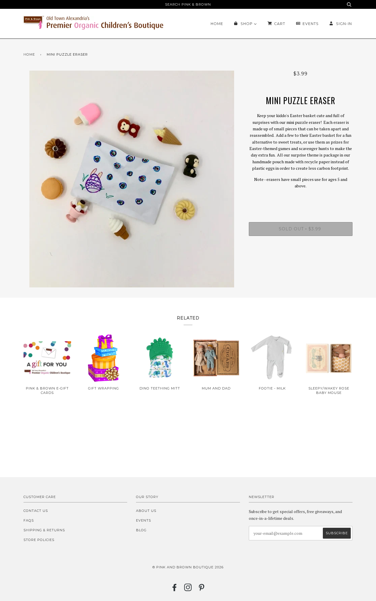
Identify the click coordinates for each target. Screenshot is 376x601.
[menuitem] (217, 24)
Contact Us (36, 511)
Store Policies (39, 540)
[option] (132, 179)
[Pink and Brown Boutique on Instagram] (188, 589)
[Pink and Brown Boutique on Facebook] (175, 589)
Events (143, 520)
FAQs (29, 520)
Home (29, 54)
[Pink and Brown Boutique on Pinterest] (202, 589)
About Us (146, 511)
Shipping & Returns (44, 530)
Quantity (300, 198)
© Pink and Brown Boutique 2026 (188, 567)
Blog (141, 530)
